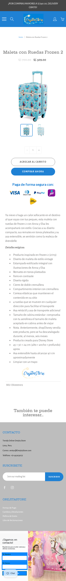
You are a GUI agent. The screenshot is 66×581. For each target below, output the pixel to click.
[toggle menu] (4, 19)
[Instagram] (12, 487)
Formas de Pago (9, 508)
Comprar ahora (33, 171)
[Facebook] (4, 487)
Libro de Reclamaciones (13, 520)
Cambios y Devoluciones (13, 512)
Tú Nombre (6, 554)
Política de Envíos (10, 516)
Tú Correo (6, 563)
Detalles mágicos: (15, 247)
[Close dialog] (64, 533)
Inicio (21, 37)
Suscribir (54, 477)
